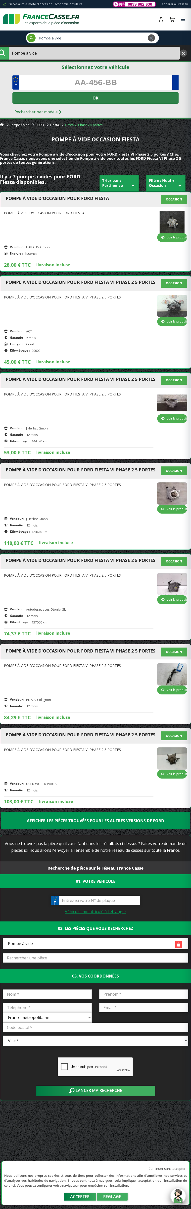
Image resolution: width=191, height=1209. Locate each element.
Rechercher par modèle (36, 112)
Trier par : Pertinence (119, 183)
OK (95, 98)
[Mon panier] (172, 19)
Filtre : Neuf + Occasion (166, 183)
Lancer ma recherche (98, 1090)
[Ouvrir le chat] (178, 1198)
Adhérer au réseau (175, 4)
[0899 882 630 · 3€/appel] (134, 4)
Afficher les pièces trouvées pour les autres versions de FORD (95, 820)
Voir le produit (177, 237)
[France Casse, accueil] (41, 19)
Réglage (112, 1196)
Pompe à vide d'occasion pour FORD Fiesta (57, 198)
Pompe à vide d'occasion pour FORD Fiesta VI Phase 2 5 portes (80, 282)
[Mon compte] (161, 19)
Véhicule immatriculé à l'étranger (95, 911)
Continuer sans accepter (167, 1168)
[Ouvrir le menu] (183, 19)
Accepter (80, 1196)
